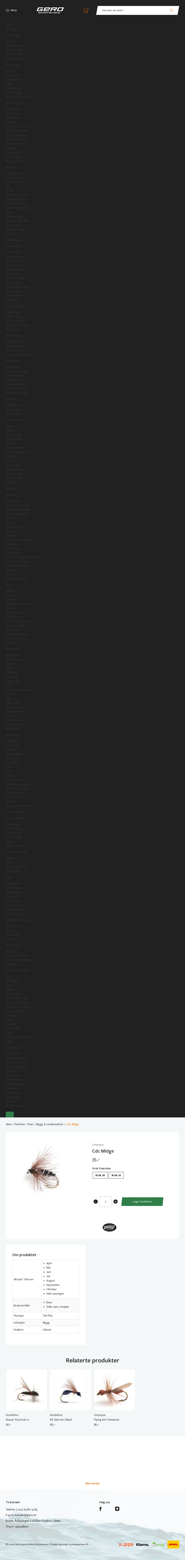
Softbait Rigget (15, 469)
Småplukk (11, 964)
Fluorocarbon (13, 414)
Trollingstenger (15, 346)
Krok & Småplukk (15, 812)
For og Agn (12, 64)
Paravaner (11, 1015)
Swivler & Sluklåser (17, 852)
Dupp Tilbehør (14, 905)
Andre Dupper (14, 913)
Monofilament (14, 409)
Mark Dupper (13, 883)
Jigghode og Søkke (17, 221)
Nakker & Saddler (16, 707)
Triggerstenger (15, 306)
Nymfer (10, 608)
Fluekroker (12, 676)
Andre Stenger (14, 335)
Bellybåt (10, 574)
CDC (8, 685)
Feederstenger (14, 50)
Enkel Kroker (13, 824)
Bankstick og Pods (16, 139)
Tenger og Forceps (17, 1002)
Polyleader (12, 570)
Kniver (9, 1019)
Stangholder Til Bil (16, 998)
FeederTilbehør (15, 45)
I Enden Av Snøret (16, 420)
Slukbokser (12, 1075)
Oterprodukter (15, 1011)
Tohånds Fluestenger (18, 509)
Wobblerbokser (15, 1084)
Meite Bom (12, 117)
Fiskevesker (12, 1088)
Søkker (10, 841)
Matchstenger (14, 143)
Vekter (10, 989)
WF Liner (11, 522)
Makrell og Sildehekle (18, 208)
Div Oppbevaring (15, 1105)
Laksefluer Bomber (17, 634)
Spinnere (11, 430)
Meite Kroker (13, 113)
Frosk (9, 460)
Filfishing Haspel (15, 265)
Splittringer (13, 871)
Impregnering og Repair (20, 806)
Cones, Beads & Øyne (18, 689)
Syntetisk (11, 715)
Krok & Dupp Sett (16, 909)
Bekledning (12, 735)
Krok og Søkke (14, 818)
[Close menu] (10, 1114)
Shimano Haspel (15, 278)
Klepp (9, 985)
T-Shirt (10, 775)
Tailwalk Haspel (14, 269)
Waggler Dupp (14, 892)
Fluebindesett (14, 728)
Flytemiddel (12, 552)
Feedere (10, 41)
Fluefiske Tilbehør (16, 578)
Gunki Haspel (13, 282)
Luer (8, 771)
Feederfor (12, 75)
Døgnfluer (12, 595)
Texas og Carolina (16, 955)
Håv (8, 976)
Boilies (9, 83)
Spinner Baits (13, 465)
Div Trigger (12, 329)
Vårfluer (10, 599)
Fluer (9, 584)
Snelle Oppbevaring (17, 1062)
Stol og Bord (13, 156)
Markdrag (11, 482)
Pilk (8, 186)
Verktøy (10, 663)
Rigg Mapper (13, 1097)
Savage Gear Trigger (18, 325)
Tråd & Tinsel (13, 720)
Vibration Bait (14, 434)
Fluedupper (12, 896)
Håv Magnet (13, 981)
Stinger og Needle (16, 135)
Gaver (9, 1041)
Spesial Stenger (15, 350)
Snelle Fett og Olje (17, 393)
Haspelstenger (14, 246)
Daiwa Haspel (13, 252)
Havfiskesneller (14, 177)
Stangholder (13, 994)
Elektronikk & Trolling (18, 1037)
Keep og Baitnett (16, 161)
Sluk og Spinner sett (18, 452)
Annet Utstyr (14, 945)
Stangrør (11, 1101)
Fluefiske (11, 488)
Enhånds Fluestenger (18, 505)
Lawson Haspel (14, 256)
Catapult (11, 122)
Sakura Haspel (14, 295)
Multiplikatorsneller (17, 371)
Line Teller (12, 234)
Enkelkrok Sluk (14, 828)
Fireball (10, 190)
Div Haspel (12, 300)
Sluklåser (11, 858)
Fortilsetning (13, 79)
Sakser (10, 668)
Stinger (10, 930)
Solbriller (11, 801)
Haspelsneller (13, 367)
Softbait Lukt (14, 478)
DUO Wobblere (15, 447)
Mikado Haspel (14, 291)
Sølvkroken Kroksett (18, 195)
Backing (10, 531)
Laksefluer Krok (15, 638)
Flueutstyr (12, 494)
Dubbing (11, 694)
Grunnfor (11, 70)
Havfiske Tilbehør (16, 229)
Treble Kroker (14, 833)
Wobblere (11, 443)
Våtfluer (11, 591)
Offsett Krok (13, 837)
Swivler (10, 862)
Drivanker (11, 1024)
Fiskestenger (13, 240)
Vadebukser (13, 745)
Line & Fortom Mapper (19, 539)
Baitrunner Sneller (16, 388)
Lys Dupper (12, 900)
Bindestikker (13, 655)
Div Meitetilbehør (16, 130)
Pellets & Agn (14, 88)
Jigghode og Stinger (18, 920)
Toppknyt (11, 148)
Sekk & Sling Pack (16, 1058)
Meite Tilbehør (14, 103)
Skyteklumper (14, 526)
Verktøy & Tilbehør (17, 970)
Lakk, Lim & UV (14, 724)
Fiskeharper (12, 225)
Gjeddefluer (13, 643)
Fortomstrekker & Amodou (22, 557)
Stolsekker (12, 1092)
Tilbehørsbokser (15, 1079)
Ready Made (13, 109)
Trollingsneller (14, 380)
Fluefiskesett (13, 500)
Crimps (10, 939)
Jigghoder (12, 926)
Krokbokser (12, 681)
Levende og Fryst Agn (19, 96)
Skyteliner (12, 535)
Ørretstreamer (15, 612)
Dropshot (11, 951)
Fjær (8, 698)
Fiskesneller (12, 360)
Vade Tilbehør (14, 797)
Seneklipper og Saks (17, 1006)
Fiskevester (12, 758)
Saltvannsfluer (14, 617)
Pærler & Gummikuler (18, 960)
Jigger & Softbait (16, 473)
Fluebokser (12, 544)
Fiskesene (11, 399)
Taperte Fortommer (18, 565)
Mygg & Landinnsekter (19, 604)
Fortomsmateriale (16, 561)
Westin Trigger (15, 320)
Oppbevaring (13, 1047)
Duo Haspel (12, 274)
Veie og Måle (13, 1028)
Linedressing (13, 548)
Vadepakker (12, 741)
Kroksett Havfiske (16, 199)
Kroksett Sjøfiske (16, 203)
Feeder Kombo (14, 58)
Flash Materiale (14, 711)
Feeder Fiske (13, 35)
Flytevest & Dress (16, 780)
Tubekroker (12, 630)
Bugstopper (13, 762)
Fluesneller (12, 518)
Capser (10, 767)
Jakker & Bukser (15, 754)
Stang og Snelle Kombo (20, 354)
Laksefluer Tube (15, 625)
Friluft (9, 1032)
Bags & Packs (13, 1053)
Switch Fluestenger (17, 513)
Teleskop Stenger (16, 341)
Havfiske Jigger (15, 216)
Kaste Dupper (14, 887)
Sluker (9, 426)
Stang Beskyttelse (17, 1066)
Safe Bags (12, 1071)
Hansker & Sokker (16, 793)
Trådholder (12, 672)
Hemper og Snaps (16, 867)
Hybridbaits (12, 456)
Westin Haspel (14, 261)
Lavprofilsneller (15, 375)
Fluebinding (12, 649)
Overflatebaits (14, 439)
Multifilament (14, 405)
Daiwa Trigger (14, 312)
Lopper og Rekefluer (18, 621)
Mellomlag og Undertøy (20, 784)
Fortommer (13, 934)
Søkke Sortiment (16, 846)
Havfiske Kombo (15, 182)
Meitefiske (12, 29)
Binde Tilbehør (14, 659)
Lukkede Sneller (15, 384)
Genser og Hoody (16, 788)
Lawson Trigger (15, 316)
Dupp (9, 877)
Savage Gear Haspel (17, 287)
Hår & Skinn (12, 702)
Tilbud (9, 24)
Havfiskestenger (15, 173)
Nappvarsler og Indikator (20, 126)
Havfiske (11, 167)
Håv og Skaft (13, 152)
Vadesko (11, 749)
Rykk (8, 212)
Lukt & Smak (13, 92)
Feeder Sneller (14, 54)
